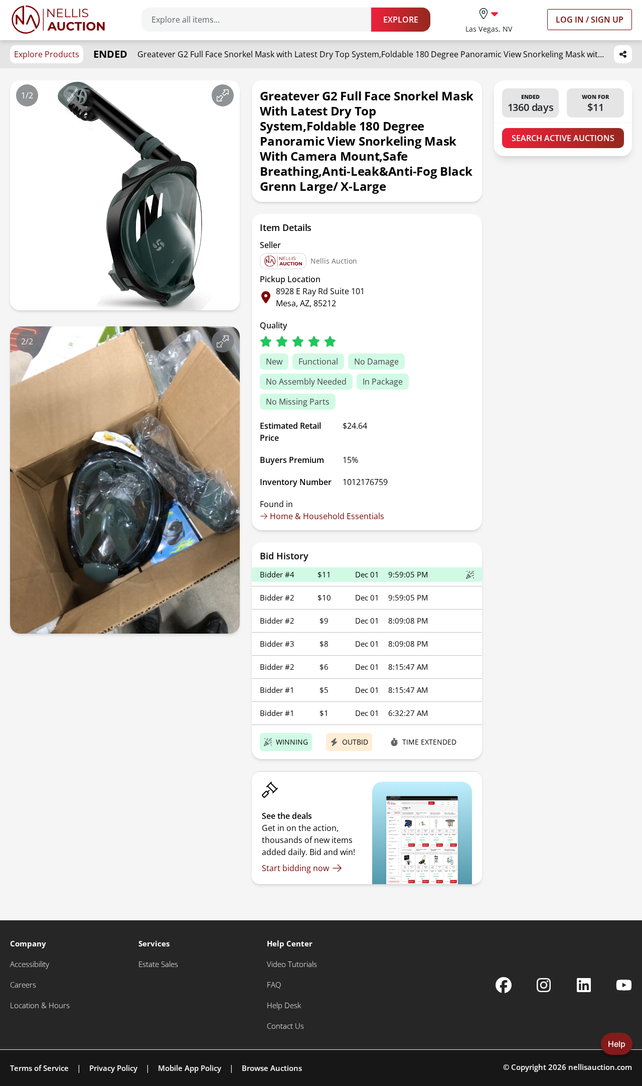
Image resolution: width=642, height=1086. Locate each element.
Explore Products (46, 54)
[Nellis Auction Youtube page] (624, 985)
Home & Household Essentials (327, 516)
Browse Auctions (272, 1068)
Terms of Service (39, 1068)
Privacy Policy (113, 1068)
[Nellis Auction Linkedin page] (584, 985)
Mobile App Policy (189, 1068)
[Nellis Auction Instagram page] (544, 985)
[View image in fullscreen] (223, 95)
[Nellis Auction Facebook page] (504, 985)
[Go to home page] (58, 20)
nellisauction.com (600, 1067)
